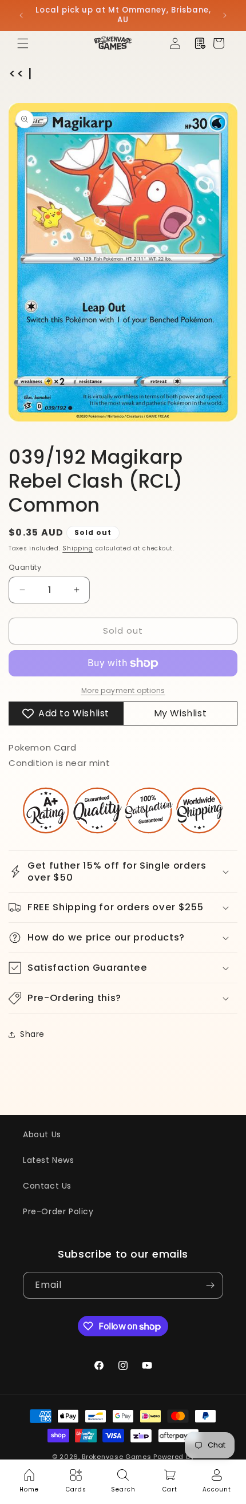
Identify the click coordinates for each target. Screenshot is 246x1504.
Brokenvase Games (116, 1456)
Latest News (48, 1160)
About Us (42, 1134)
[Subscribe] (210, 1285)
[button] (22, 43)
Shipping (77, 548)
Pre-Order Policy (58, 1211)
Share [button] (32, 1034)
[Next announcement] (224, 15)
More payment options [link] (123, 690)
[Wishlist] (200, 43)
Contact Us (47, 1185)
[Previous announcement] (21, 15)
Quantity (25, 567)
